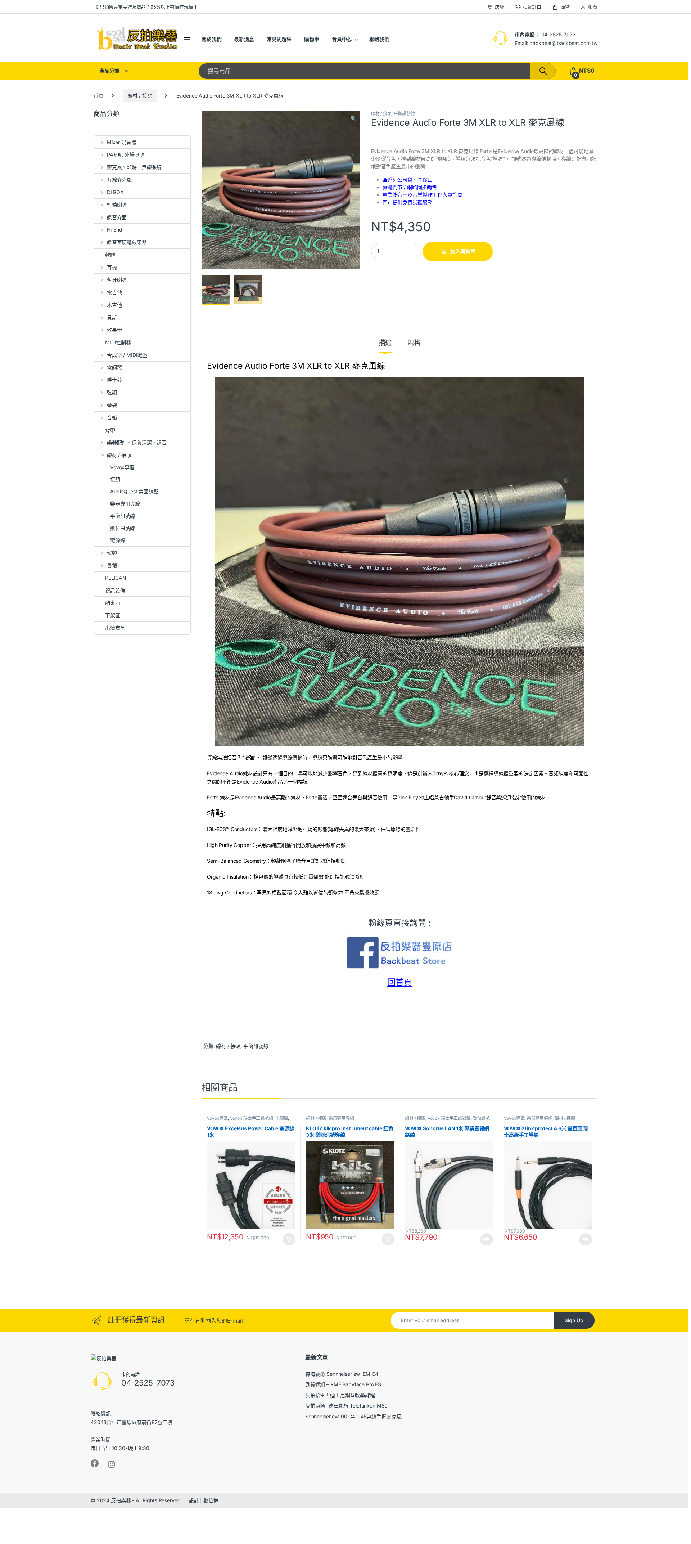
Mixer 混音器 (121, 142)
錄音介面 (117, 217)
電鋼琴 (114, 367)
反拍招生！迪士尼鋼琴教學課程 (340, 1395)
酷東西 (112, 603)
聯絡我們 (379, 39)
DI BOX (115, 192)
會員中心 (342, 39)
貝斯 (112, 317)
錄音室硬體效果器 (127, 242)
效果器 (114, 330)
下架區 (112, 615)
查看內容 (486, 1239)
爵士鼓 (114, 380)
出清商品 (115, 628)
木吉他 (114, 305)
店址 (499, 7)
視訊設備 (115, 590)
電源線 (281, 1118)
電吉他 (114, 292)
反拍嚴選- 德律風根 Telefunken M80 (346, 1405)
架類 (112, 552)
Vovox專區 (217, 1118)
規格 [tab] (413, 343)
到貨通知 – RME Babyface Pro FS (343, 1384)
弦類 (112, 392)
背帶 (110, 430)
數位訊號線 (122, 528)
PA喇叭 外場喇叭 (126, 155)
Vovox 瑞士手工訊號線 (251, 1118)
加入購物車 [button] (289, 1239)
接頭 (115, 479)
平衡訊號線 (404, 113)
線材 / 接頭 (140, 96)
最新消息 (244, 39)
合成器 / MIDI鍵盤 (127, 355)
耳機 (112, 267)
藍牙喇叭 (117, 280)
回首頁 (399, 982)
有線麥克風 (119, 179)
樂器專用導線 (341, 1118)
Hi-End (114, 229)
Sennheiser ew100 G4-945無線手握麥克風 (353, 1416)
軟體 (110, 255)
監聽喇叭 (117, 205)
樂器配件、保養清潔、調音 (137, 442)
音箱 (112, 417)
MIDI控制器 (118, 342)
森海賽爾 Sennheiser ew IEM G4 (342, 1374)
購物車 (311, 39)
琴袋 (112, 405)
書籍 (112, 565)
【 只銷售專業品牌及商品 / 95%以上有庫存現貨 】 (146, 7)
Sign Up (574, 1320)
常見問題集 (279, 39)
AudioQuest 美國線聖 (134, 491)
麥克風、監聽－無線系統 (134, 167)
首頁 (99, 96)
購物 (565, 7)
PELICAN (115, 578)
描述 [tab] (385, 343)
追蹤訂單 (532, 7)
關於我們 (211, 39)
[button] (354, 118)
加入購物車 (462, 251)
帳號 (592, 7)
